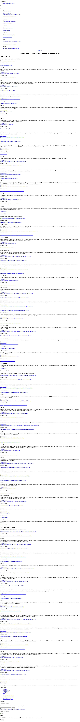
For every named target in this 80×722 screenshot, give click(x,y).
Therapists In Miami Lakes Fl (8, 696)
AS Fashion (15, 709)
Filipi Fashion (9, 709)
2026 (4, 693)
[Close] (0, 8)
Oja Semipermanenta (7, 698)
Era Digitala (22, 709)
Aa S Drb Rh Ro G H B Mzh (8, 694)
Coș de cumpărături (6, 13)
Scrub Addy (5, 692)
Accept (2, 719)
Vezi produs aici (3, 72)
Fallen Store (5, 689)
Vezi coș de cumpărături (7, 48)
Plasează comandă (15, 48)
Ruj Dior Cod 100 (6, 690)
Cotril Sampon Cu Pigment (8, 699)
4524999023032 (6, 691)
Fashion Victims (3, 709)
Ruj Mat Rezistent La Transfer (8, 695)
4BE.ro (19, 709)
